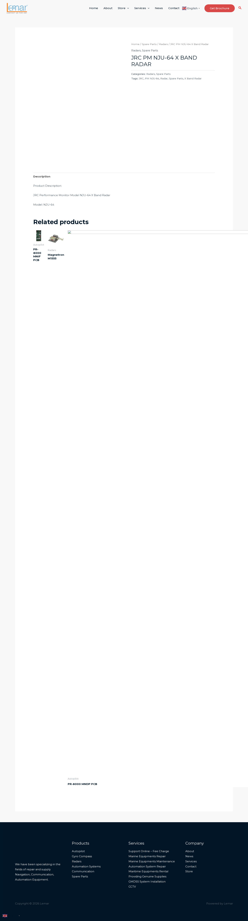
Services (140, 8)
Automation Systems (86, 866)
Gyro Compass (82, 856)
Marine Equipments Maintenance (152, 861)
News (159, 8)
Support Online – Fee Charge (149, 851)
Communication (83, 871)
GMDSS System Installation (147, 881)
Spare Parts (149, 44)
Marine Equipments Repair (147, 856)
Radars (163, 44)
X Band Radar (193, 78)
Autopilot (78, 851)
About (107, 8)
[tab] (41, 177)
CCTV (132, 886)
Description (41, 176)
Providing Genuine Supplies (147, 876)
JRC (141, 78)
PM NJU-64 (152, 78)
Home (93, 8)
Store (121, 8)
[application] (127, 8)
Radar (164, 78)
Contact (173, 8)
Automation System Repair (147, 866)
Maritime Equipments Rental (148, 871)
